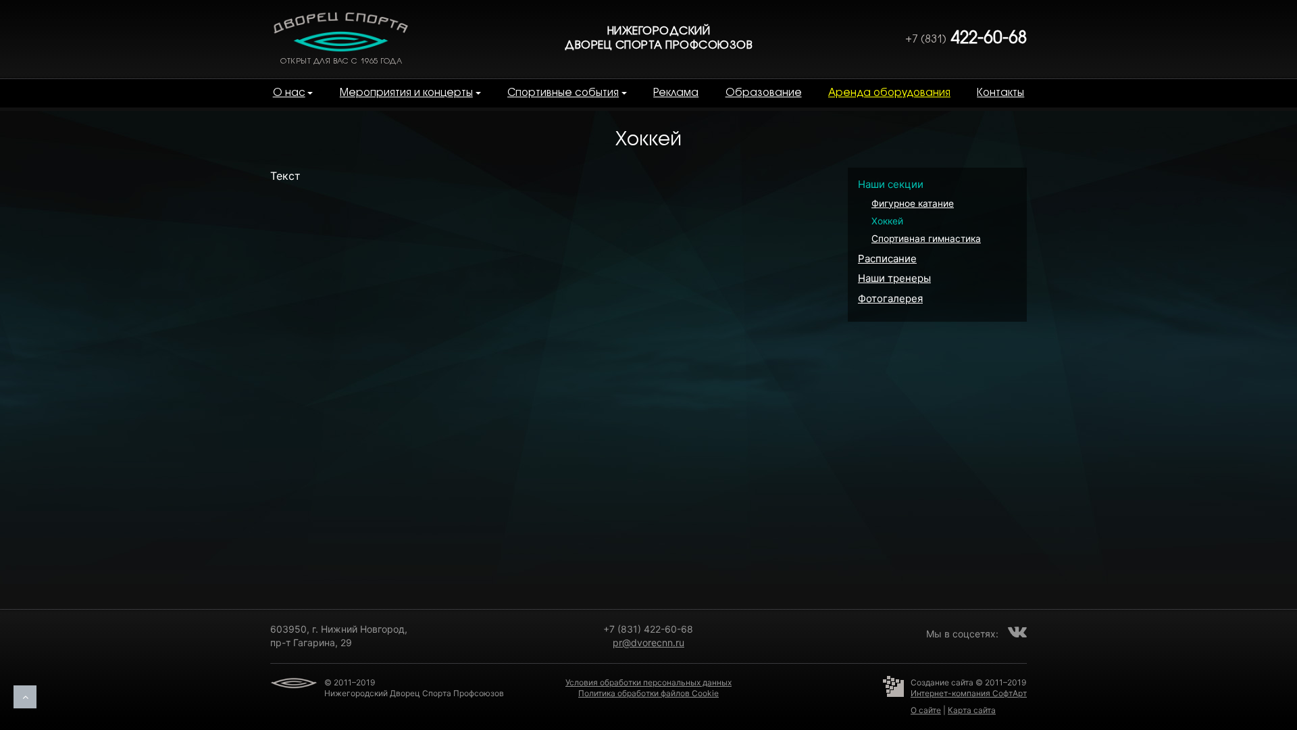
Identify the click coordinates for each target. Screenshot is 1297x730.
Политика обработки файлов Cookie (648, 693)
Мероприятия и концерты (406, 93)
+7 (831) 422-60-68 (648, 629)
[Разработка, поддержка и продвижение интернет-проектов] (897, 696)
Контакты (1000, 93)
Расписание (887, 258)
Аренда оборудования (889, 93)
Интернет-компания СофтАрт (969, 693)
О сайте (926, 710)
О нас (289, 93)
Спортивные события (563, 93)
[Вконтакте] (1017, 632)
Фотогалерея (890, 298)
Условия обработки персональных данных (648, 682)
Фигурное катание (912, 203)
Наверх (25, 696)
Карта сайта (972, 710)
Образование (764, 93)
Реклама (675, 93)
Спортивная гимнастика (926, 238)
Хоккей (887, 221)
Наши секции (890, 184)
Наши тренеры (894, 278)
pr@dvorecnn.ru (648, 642)
